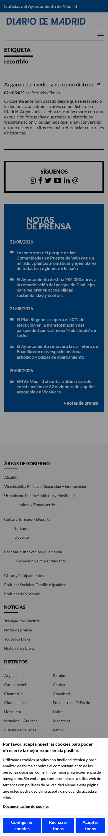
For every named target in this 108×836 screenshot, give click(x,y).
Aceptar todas (91, 825)
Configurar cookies (22, 825)
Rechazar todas (58, 825)
